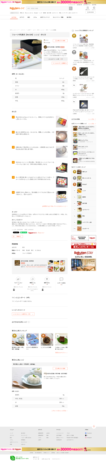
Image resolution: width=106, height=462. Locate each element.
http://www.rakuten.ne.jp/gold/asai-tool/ (36, 266)
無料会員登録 (91, 12)
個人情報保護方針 (38, 452)
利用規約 (23, 439)
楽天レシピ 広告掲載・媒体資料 (63, 452)
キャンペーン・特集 (58, 17)
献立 (29, 17)
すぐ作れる (38, 250)
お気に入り (87, 9)
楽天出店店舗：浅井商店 (27, 261)
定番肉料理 (40, 433)
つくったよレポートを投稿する (60, 63)
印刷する (19, 236)
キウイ (17, 86)
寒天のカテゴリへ (60, 352)
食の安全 (69, 17)
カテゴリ (22, 17)
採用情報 (53, 452)
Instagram (89, 437)
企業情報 (31, 452)
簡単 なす (22, 12)
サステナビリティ (56, 459)
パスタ (39, 437)
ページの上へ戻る (94, 427)
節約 (47, 437)
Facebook (89, 433)
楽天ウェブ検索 (70, 435)
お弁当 (47, 433)
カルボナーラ (74, 12)
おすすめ (14, 17)
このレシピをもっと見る (58, 410)
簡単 (23, 250)
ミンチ (40, 12)
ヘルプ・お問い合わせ (26, 437)
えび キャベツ (55, 12)
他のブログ (41, 232)
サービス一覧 (36, 459)
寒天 (47, 30)
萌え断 (28, 250)
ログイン (94, 9)
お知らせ (23, 444)
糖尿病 (44, 12)
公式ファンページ (45, 17)
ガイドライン (24, 442)
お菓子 (29, 30)
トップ (11, 433)
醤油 (60, 12)
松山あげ (36, 12)
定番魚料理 (40, 435)
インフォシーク (71, 4)
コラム (35, 17)
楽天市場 (94, 4)
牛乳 (16, 101)
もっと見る (91, 119)
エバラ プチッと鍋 (66, 12)
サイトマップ (24, 435)
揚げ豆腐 (49, 12)
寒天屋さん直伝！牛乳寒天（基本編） (24, 364)
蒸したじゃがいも (29, 12)
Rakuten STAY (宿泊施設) (72, 437)
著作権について (46, 452)
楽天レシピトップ (14, 30)
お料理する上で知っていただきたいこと (54, 206)
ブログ (68, 433)
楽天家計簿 (79, 4)
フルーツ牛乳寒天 (27, 253)
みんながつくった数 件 (56, 59)
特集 (11, 444)
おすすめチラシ (86, 4)
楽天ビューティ (59, 437)
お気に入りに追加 (61, 40)
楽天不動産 (58, 435)
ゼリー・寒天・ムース (38, 30)
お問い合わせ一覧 (46, 459)
